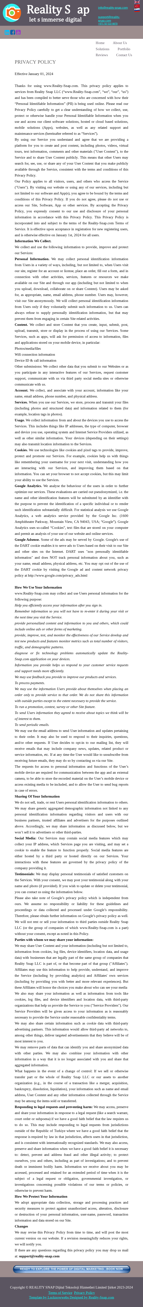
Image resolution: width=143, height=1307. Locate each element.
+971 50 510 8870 (107, 23)
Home (100, 43)
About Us (120, 43)
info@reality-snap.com (113, 7)
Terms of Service (60, 1293)
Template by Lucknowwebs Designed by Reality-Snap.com (71, 1297)
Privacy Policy (84, 1293)
